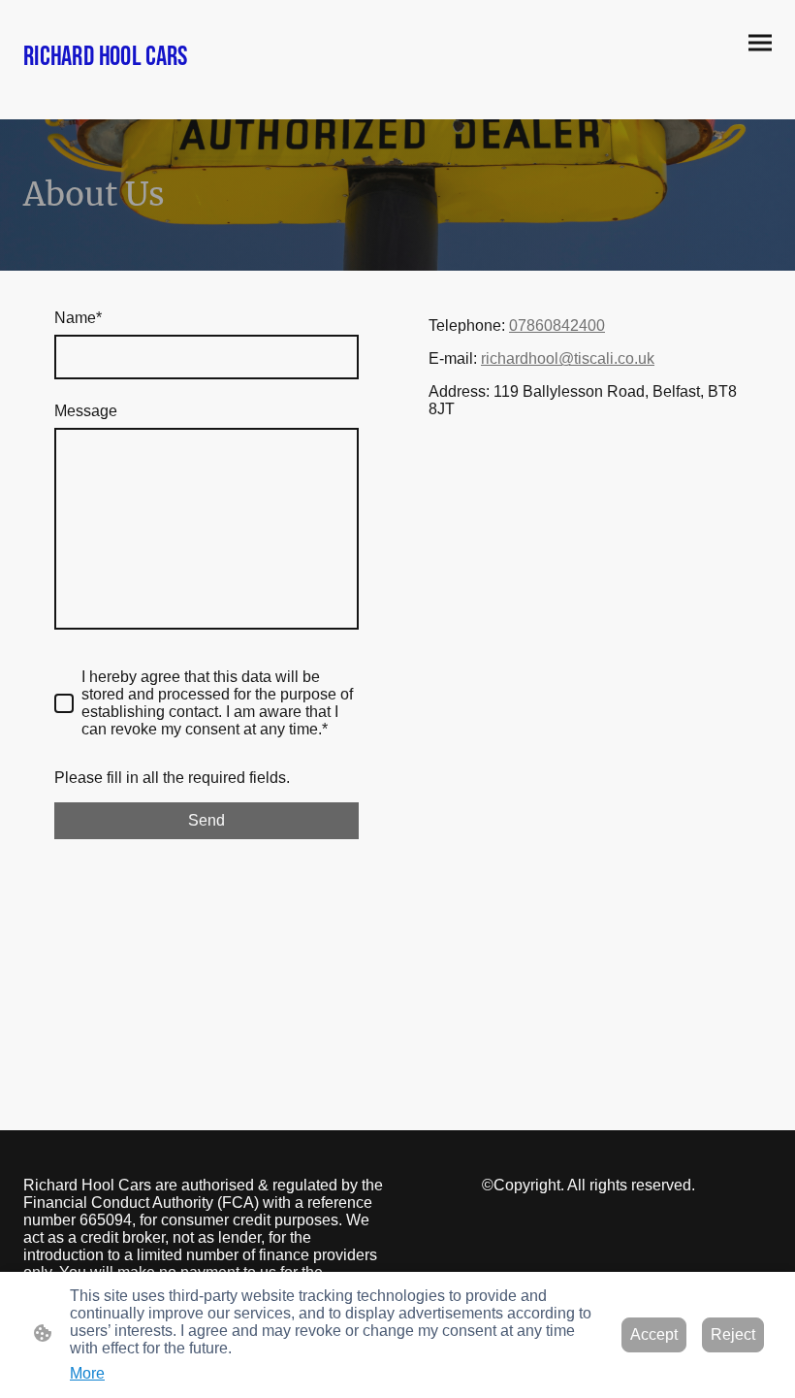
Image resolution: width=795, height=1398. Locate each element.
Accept (654, 1334)
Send (206, 820)
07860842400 (557, 325)
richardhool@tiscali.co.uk (567, 358)
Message (85, 411)
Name (78, 317)
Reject (733, 1334)
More (87, 1373)
